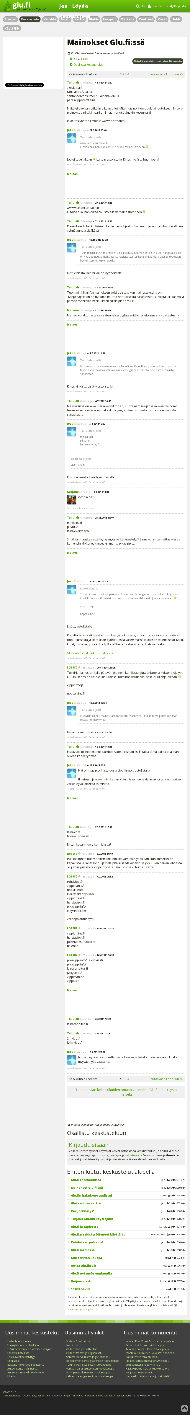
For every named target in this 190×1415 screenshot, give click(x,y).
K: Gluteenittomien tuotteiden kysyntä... (30, 1349)
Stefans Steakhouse (78, 1341)
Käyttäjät (12, 28)
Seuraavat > (157, 74)
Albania (11, 1376)
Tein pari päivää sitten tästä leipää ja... (148, 1349)
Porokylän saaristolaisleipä (23, 1345)
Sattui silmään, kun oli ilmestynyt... (146, 1345)
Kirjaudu (179, 6)
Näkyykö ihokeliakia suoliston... (25, 1364)
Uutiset (26, 1395)
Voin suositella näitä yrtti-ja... (143, 1364)
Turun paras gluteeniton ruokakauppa (88, 1364)
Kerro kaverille (54, 1395)
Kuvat (162, 19)
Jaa (63, 6)
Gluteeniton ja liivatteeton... (82, 1349)
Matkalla (127, 19)
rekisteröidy (133, 1155)
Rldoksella (13, 1360)
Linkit (176, 19)
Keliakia (50, 19)
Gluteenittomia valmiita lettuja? (25, 1372)
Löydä (80, 6)
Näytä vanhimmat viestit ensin (158, 61)
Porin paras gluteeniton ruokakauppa (88, 1372)
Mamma (73, 310)
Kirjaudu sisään (89, 1144)
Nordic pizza (73, 1345)
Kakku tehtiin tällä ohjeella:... (142, 1357)
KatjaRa (73, 492)
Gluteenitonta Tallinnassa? (22, 1368)
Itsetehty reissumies (19, 1341)
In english (89, 1395)
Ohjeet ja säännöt (73, 1395)
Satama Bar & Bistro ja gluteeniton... (88, 1357)
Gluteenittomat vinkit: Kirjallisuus (90, 653)
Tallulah (73, 82)
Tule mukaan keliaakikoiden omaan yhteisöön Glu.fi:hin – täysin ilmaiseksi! (126, 1092)
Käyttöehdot (38, 1395)
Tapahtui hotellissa (18, 1353)
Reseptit (109, 19)
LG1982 (72, 667)
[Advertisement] (126, 186)
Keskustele (75, 16)
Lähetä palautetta (105, 1395)
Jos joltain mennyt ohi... (139, 1372)
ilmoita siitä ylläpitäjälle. (80, 1309)
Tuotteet (146, 19)
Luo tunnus (159, 6)
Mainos (72, 174)
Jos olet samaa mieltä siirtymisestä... (147, 1360)
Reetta (72, 853)
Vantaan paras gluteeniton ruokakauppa (90, 1368)
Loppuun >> (174, 74)
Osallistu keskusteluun (89, 65)
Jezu (70, 130)
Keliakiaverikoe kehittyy (21, 1357)
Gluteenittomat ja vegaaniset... (84, 1353)
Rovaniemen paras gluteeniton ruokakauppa (92, 1360)
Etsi (142, 6)
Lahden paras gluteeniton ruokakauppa (89, 1376)
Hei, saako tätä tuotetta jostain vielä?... (149, 1376)
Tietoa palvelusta (12, 1395)
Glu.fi (84, 59)
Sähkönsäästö (124, 1395)
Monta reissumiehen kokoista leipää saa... (151, 1353)
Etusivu (10, 19)
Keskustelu (30, 19)
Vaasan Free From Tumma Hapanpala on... (151, 1341)
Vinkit (94, 19)
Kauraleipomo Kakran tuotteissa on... (148, 1368)
